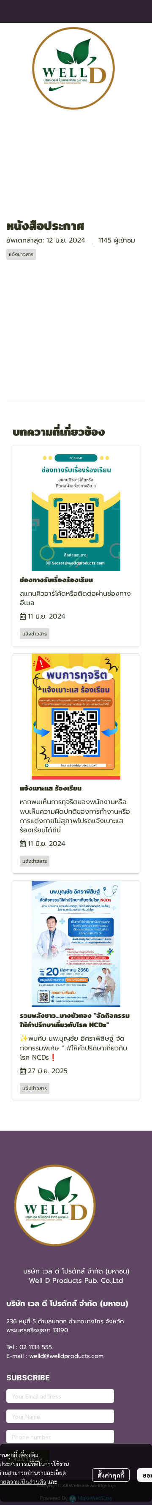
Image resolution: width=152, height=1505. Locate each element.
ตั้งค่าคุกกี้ (111, 1475)
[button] (133, 68)
